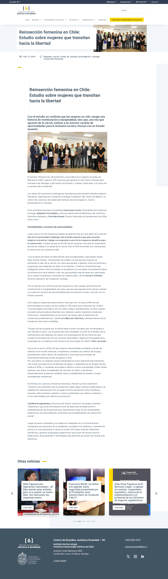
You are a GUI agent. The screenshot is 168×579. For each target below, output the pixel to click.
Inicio (28, 20)
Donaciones (126, 2)
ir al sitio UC (14, 2)
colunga (95, 57)
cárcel (56, 57)
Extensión (102, 20)
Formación (73, 20)
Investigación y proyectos (54, 20)
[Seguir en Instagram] (135, 557)
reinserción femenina (53, 59)
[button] (156, 493)
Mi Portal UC (141, 2)
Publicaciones (88, 20)
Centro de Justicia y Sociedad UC (75, 57)
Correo (154, 2)
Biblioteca (111, 2)
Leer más (27, 507)
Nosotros (35, 20)
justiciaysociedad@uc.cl (136, 547)
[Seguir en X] (128, 557)
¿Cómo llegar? (60, 561)
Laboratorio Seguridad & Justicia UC (127, 20)
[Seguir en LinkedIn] (142, 557)
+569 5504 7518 (132, 540)
